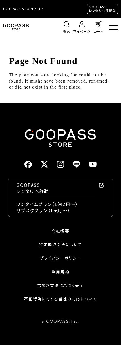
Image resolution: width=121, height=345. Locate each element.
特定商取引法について (60, 244)
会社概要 (60, 231)
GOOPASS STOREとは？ (23, 8)
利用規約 (60, 272)
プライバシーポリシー (60, 258)
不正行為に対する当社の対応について (60, 299)
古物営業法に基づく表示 (60, 285)
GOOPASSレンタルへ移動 (101, 9)
